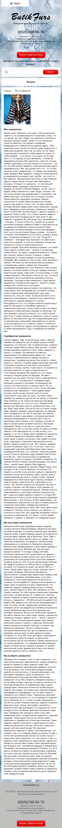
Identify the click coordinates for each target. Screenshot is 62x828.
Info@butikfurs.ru (31, 785)
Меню (17, 3)
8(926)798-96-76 (31, 32)
